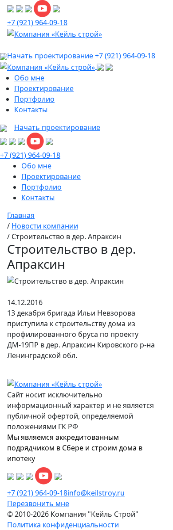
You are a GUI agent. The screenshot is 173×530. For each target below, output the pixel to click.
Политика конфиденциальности (63, 525)
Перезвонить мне (38, 503)
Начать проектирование (57, 127)
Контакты (30, 109)
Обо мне (29, 78)
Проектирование (44, 88)
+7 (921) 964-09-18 (37, 22)
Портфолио (34, 99)
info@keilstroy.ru (96, 493)
